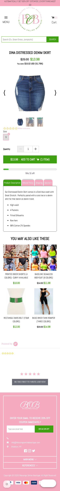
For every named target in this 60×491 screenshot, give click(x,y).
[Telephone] (9, 438)
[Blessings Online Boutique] (30, 20)
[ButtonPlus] (35, 149)
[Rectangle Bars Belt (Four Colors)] (16, 301)
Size (5, 131)
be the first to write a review (30, 382)
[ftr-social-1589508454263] (34, 450)
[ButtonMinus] (20, 149)
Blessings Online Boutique (29, 475)
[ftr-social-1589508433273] (30, 450)
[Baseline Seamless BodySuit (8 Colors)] (44, 258)
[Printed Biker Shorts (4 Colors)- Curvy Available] (16, 258)
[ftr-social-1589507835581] (26, 450)
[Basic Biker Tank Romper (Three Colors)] (44, 301)
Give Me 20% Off (44, 429)
